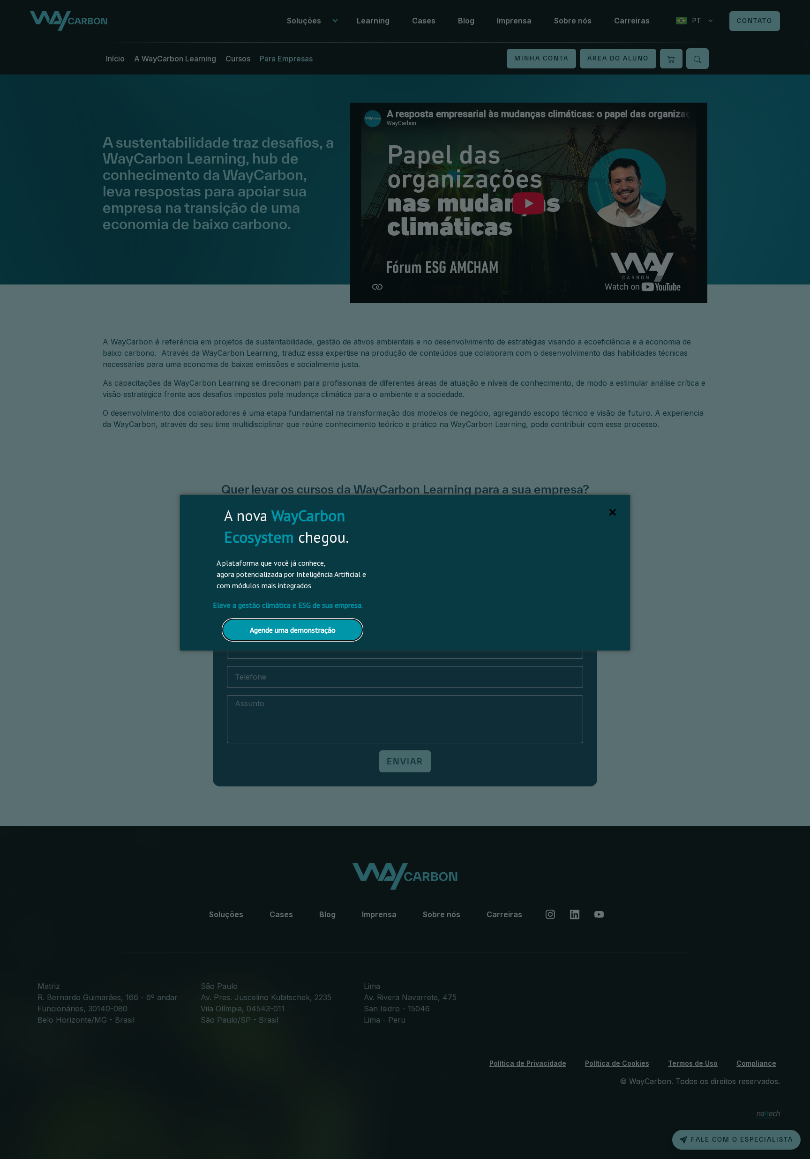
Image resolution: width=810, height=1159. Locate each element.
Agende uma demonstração (293, 630)
